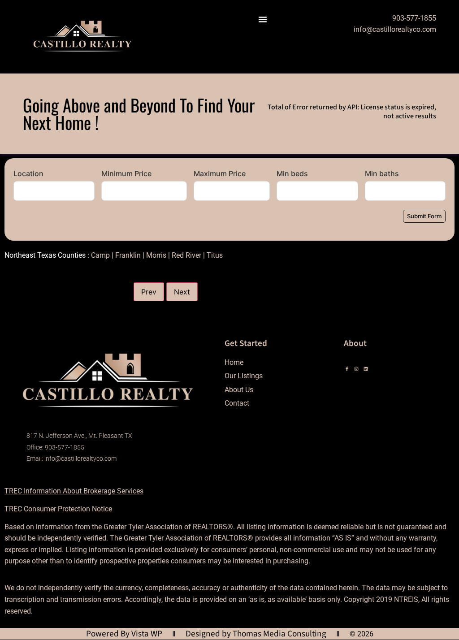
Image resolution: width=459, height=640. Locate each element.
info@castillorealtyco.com (395, 29)
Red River (186, 255)
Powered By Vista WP (124, 633)
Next (182, 291)
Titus (215, 255)
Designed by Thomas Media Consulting (256, 633)
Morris (156, 255)
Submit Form (424, 216)
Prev (148, 291)
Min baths (382, 173)
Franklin (128, 255)
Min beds (292, 173)
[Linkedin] (366, 369)
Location (28, 173)
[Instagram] (356, 369)
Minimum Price (126, 173)
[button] (262, 19)
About (355, 343)
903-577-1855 (414, 18)
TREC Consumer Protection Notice (58, 509)
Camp (100, 255)
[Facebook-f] (347, 369)
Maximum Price (220, 173)
